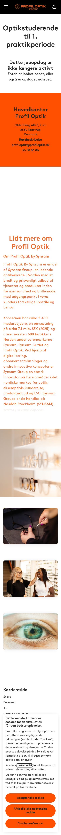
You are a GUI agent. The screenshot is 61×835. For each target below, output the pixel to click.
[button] (54, 7)
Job (5, 708)
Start (7, 697)
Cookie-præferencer (30, 823)
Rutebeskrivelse (30, 140)
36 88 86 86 (30, 150)
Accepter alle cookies (30, 798)
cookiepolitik (24, 765)
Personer (9, 702)
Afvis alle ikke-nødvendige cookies (30, 811)
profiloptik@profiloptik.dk (30, 145)
